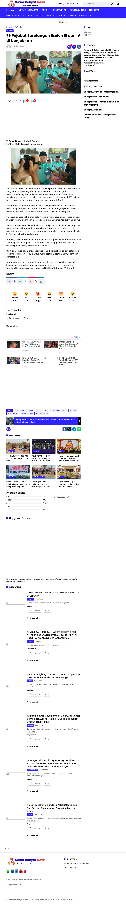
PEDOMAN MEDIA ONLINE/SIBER (76, 863)
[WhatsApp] (79, 429)
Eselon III (56, 410)
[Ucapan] (87, 32)
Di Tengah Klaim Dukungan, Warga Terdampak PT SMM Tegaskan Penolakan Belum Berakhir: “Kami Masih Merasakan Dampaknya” (41, 484)
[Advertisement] (43, 122)
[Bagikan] (79, 47)
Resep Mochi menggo (96, 96)
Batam (61, 451)
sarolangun (28, 413)
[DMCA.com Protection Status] (91, 81)
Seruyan (11, 451)
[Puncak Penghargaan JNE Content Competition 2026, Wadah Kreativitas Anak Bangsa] (69, 446)
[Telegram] (74, 429)
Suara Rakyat (43, 413)
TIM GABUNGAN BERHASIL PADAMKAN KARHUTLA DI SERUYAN (17, 458)
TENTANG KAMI (70, 867)
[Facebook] (65, 429)
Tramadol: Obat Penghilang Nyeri (100, 116)
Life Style (97, 86)
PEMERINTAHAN (39, 477)
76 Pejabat (20, 410)
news (73, 410)
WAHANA (10, 31)
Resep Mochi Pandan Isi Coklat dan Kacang (101, 103)
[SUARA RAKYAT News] (26, 3)
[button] (111, 4)
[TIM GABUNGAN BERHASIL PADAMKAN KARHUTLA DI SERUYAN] (18, 446)
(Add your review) (61, 497)
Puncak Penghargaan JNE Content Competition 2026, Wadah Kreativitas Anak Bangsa (68, 458)
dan (40, 410)
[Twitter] (69, 429)
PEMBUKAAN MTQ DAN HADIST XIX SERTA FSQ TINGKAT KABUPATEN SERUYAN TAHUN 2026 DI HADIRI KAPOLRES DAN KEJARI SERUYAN (42, 458)
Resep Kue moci (93, 109)
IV (66, 410)
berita (31, 410)
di (47, 410)
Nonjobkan (14, 413)
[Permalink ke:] (9, 47)
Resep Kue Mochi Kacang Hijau (101, 91)
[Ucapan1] (63, 22)
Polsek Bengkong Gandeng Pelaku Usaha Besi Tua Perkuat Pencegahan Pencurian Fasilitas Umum (68, 484)
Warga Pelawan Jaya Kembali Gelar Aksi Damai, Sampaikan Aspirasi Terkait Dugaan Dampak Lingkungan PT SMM (18, 484)
